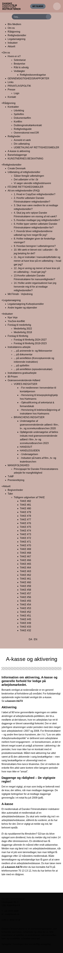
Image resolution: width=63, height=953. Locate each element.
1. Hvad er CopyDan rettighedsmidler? (34, 194)
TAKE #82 (25, 501)
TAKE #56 (25, 597)
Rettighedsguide (23, 129)
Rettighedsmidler (17, 35)
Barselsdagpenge (17, 155)
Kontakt (12, 97)
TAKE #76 (25, 523)
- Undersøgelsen (29, 454)
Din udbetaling (22, 143)
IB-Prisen (13, 376)
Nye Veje (13, 317)
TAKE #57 (25, 593)
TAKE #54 (25, 604)
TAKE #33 (25, 626)
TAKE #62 (25, 575)
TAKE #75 (25, 527)
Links (10, 82)
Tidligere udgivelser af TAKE (29, 497)
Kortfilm (18, 121)
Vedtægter (19, 71)
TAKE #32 (25, 630)
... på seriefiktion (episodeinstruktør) (33, 369)
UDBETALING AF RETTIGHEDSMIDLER (36, 147)
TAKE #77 (25, 519)
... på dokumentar (23, 354)
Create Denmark (17, 168)
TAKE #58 (25, 589)
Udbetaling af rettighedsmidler (24, 172)
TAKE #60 (25, 582)
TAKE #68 (25, 553)
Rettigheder (14, 136)
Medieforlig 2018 (23, 332)
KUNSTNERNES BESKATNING (25, 158)
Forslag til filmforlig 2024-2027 (30, 339)
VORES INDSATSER (25, 384)
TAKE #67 (25, 556)
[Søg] (48, 16)
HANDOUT (26, 447)
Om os (11, 28)
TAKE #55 (25, 601)
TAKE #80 (25, 508)
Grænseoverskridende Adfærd (24, 380)
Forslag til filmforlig (18, 336)
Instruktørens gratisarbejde (22, 373)
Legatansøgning (16, 39)
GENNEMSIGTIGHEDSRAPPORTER (28, 78)
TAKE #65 (25, 564)
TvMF (11, 476)
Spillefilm (19, 114)
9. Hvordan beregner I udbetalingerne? (35, 246)
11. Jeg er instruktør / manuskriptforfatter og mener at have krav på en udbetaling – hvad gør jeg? (37, 261)
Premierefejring (16, 480)
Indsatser (13, 42)
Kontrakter (13, 106)
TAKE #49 (25, 623)
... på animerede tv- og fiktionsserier (33, 350)
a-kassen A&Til (14, 701)
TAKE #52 (25, 612)
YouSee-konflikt (16, 321)
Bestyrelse (19, 63)
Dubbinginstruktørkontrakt (28, 125)
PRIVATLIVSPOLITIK (19, 86)
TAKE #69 (25, 549)
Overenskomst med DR (26, 132)
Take (10, 493)
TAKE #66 (25, 560)
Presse (11, 89)
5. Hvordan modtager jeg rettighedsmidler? (37, 220)
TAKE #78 (25, 516)
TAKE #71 (25, 541)
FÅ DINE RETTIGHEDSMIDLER (25, 187)
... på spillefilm (21, 365)
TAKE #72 (25, 538)
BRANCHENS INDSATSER (29, 417)
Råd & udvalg (21, 67)
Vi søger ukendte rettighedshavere (32, 183)
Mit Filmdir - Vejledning (20, 294)
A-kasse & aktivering (19, 151)
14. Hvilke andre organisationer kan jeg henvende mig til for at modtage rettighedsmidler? (35, 287)
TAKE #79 (25, 512)
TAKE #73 (25, 534)
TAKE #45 (25, 619)
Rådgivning (14, 31)
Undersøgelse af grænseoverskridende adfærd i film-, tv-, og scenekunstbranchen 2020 (39, 425)
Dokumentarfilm (22, 118)
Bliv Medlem (14, 24)
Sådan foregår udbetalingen (29, 175)
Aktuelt (11, 46)
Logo (16, 93)
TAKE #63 (25, 571)
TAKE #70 (25, 545)
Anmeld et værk (22, 140)
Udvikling (19, 110)
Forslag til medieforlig (19, 325)
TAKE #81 (25, 504)
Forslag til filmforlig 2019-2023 (30, 343)
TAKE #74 (25, 530)
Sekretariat (20, 60)
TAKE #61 (25, 578)
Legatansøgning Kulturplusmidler (26, 304)
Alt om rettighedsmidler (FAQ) (24, 190)
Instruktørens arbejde (19, 347)
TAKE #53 (25, 608)
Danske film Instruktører (11, 6)
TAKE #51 (25, 615)
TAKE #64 (25, 567)
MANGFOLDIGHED (18, 465)
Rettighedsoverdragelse (33, 74)
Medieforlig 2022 (23, 328)
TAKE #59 (25, 586)
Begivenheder (15, 490)
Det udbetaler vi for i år (26, 179)
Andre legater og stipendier (22, 307)
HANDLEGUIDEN (30, 450)
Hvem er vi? (14, 56)
